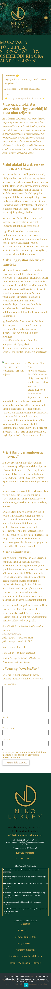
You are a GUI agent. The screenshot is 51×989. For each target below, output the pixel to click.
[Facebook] (22, 858)
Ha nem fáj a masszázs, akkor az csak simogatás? (21, 870)
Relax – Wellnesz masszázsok (25, 962)
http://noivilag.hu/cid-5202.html (24, 98)
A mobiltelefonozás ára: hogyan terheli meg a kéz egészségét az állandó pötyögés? (25, 910)
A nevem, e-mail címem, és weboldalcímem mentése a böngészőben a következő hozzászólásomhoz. (24, 754)
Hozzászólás (9, 684)
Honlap (6, 739)
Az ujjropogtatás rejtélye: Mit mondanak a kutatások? (22, 902)
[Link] (33, 858)
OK (26, 985)
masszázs (40, 137)
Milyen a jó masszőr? (25, 936)
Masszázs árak (25, 930)
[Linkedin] (16, 858)
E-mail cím (8, 728)
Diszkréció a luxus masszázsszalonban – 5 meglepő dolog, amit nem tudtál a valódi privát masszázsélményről (24, 894)
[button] (46, 17)
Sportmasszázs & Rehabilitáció (25, 956)
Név (5, 717)
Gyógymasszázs (25, 943)
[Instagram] (28, 858)
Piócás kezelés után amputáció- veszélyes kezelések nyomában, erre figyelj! (25, 885)
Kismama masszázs (25, 949)
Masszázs (25, 923)
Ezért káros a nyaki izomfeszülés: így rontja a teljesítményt (24, 876)
